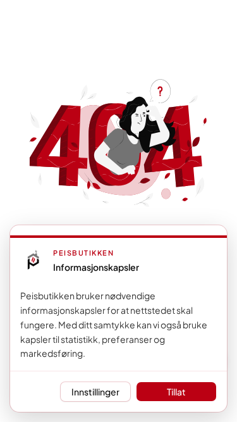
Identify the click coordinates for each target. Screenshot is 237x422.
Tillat (176, 391)
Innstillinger (95, 391)
